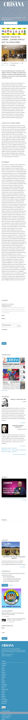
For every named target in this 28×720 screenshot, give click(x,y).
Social (3, 667)
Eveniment (4, 665)
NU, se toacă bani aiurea (8, 576)
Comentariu (4, 329)
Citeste (23, 422)
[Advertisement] (11, 466)
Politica (3, 670)
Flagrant (3, 672)
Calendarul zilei (5, 689)
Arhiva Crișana (5, 390)
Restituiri (3, 698)
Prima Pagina (4, 699)
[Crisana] (14, 4)
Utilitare (3, 691)
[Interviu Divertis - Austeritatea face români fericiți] (14, 488)
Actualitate (4, 663)
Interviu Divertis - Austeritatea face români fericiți (14, 498)
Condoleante (4, 701)
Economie (4, 674)
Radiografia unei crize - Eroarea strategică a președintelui (13, 449)
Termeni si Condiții (6, 710)
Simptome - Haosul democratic (18, 399)
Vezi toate (24, 500)
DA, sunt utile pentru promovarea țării (12, 579)
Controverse (5, 396)
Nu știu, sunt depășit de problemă (11, 581)
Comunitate (12, 65)
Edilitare (3, 694)
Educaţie (3, 677)
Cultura (3, 668)
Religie (3, 687)
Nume (3, 315)
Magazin (3, 681)
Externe (3, 682)
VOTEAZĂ (5, 585)
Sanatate (3, 675)
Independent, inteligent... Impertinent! (9, 448)
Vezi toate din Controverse (20, 454)
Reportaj (3, 696)
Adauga (4, 638)
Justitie (3, 692)
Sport (3, 679)
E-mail (3, 632)
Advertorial (4, 703)
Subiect (3, 319)
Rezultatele (10, 585)
